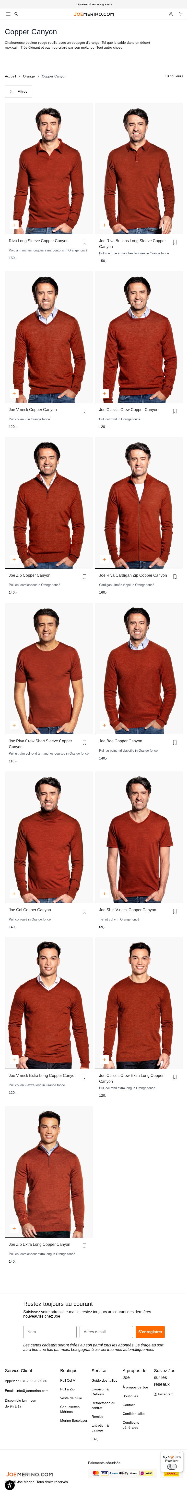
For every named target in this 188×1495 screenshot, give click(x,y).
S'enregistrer (129, 784)
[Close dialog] (160, 707)
